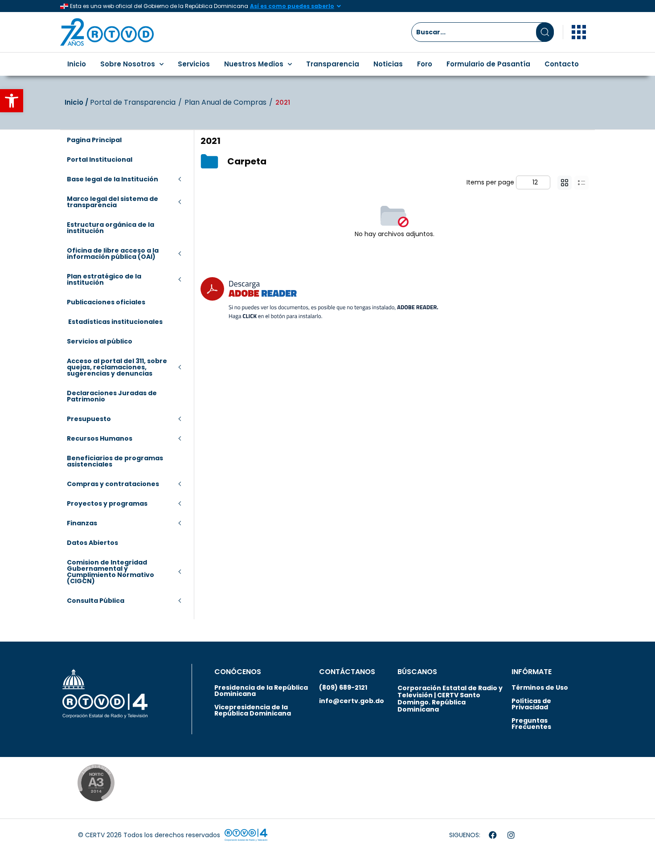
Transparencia (332, 64)
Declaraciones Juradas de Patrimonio (112, 396)
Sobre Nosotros (127, 64)
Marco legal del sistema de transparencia (112, 201)
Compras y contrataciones (113, 483)
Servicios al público (99, 341)
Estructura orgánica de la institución (110, 227)
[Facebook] (493, 835)
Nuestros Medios (253, 64)
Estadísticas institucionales (115, 321)
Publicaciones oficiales (106, 302)
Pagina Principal (94, 139)
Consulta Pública (95, 600)
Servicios (194, 64)
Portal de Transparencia (133, 102)
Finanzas (82, 523)
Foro (424, 64)
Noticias (388, 64)
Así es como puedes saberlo (292, 6)
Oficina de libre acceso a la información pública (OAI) (113, 253)
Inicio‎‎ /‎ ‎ (77, 102)
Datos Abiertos (92, 542)
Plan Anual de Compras (225, 102)
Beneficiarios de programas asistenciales (115, 461)
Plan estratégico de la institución (104, 279)
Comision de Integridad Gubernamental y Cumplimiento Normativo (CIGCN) (110, 571)
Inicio (76, 64)
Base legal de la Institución (112, 179)
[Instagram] (511, 835)
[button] (11, 100)
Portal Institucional (99, 159)
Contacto (561, 64)
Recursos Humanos (99, 438)
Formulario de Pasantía (488, 64)
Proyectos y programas (107, 503)
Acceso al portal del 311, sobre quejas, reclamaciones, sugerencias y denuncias (117, 367)
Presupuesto (89, 418)
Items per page (490, 182)
